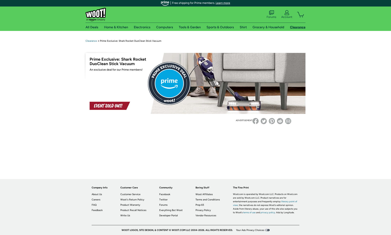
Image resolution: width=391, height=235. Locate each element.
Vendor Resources (206, 215)
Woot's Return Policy (132, 199)
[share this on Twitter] (264, 121)
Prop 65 (200, 204)
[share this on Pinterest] (272, 121)
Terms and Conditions (208, 199)
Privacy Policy (203, 210)
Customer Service (130, 194)
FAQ (94, 204)
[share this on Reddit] (280, 121)
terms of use (249, 212)
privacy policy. (268, 212)
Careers (96, 199)
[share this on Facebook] (256, 121)
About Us (97, 194)
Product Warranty (130, 204)
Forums (271, 17)
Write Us (125, 215)
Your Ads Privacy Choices (250, 230)
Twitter (163, 199)
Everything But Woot (171, 210)
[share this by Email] (288, 121)
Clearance (91, 40)
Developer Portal (168, 215)
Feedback (97, 210)
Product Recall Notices (133, 210)
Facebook (164, 194)
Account (286, 17)
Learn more (223, 3)
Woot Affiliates (204, 194)
